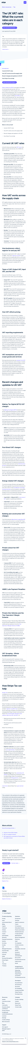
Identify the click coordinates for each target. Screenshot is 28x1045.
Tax (14, 7)
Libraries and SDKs (19, 990)
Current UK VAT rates (7, 71)
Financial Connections (7, 939)
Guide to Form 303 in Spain (10, 832)
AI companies (18, 943)
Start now (5, 863)
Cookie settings (6, 1019)
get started (20, 786)
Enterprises (18, 918)
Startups (17, 920)
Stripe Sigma (5, 960)
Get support (5, 1027)
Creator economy (19, 945)
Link (3, 946)
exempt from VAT (20, 360)
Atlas (3, 920)
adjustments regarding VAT (18, 519)
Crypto (3, 933)
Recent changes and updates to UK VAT (12, 76)
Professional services (20, 959)
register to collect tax (11, 708)
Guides (4, 999)
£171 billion (17, 95)
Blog (3, 1003)
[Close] (25, 1038)
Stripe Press (18, 1005)
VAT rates (19, 147)
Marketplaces (18, 935)
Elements (4, 937)
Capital (3, 926)
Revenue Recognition (7, 958)
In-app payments (19, 933)
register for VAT (16, 255)
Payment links (5, 950)
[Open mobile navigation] (25, 2)
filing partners (14, 777)
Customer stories (6, 1001)
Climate (4, 929)
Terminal (4, 963)
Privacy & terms (6, 1010)
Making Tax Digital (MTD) (10, 410)
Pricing (3, 918)
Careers (17, 1001)
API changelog (18, 988)
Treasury (4, 965)
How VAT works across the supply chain (12, 73)
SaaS (16, 941)
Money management (20, 937)
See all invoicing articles (8, 828)
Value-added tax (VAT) (8, 87)
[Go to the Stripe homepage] (3, 911)
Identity (4, 941)
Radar (3, 956)
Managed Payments (7, 948)
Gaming (17, 946)
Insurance (17, 952)
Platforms (17, 939)
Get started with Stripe (9, 27)
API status (17, 986)
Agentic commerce (19, 922)
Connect (4, 931)
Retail (16, 963)
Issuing (3, 945)
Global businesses (19, 931)
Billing (3, 924)
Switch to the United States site (10, 1041)
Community (5, 1005)
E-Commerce (18, 926)
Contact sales (14, 863)
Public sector (18, 961)
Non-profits (18, 957)
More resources (6, 7)
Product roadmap (19, 999)
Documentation (18, 982)
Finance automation (19, 929)
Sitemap (4, 1017)
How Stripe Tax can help (8, 78)
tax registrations (10, 749)
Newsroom (17, 1003)
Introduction (5, 68)
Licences (4, 1016)
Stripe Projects (18, 992)
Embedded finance (19, 928)
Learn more (5, 49)
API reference (18, 984)
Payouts (4, 954)
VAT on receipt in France (10, 834)
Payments (4, 952)
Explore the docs (6, 898)
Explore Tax (5, 881)
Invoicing (4, 943)
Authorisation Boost (7, 922)
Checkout (4, 928)
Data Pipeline (5, 935)
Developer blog (18, 994)
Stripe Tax (4, 692)
